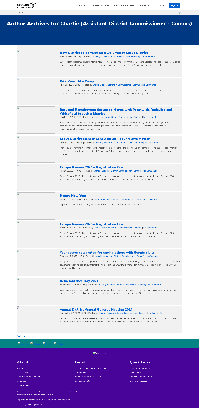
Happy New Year (73, 196)
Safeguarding (81, 372)
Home (20, 12)
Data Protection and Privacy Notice (91, 368)
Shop (162, 5)
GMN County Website (140, 368)
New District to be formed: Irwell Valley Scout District (104, 53)
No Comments (148, 56)
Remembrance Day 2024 (79, 281)
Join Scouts (82, 5)
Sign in (174, 5)
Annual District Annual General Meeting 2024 (96, 309)
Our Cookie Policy (83, 380)
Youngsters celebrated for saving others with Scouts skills (107, 252)
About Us (144, 5)
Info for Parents (101, 5)
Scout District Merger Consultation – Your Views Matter (105, 139)
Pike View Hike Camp (77, 81)
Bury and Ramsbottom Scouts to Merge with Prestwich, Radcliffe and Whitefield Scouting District (116, 112)
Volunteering (23, 384)
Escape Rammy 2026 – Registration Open (92, 167)
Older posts (23, 336)
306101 (53, 394)
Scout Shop (135, 372)
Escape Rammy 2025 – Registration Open (92, 224)
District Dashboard (138, 380)
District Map (22, 372)
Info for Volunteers (124, 5)
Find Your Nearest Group (141, 376)
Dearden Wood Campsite (29, 376)
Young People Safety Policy (88, 376)
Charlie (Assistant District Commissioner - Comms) (116, 56)
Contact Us (22, 380)
